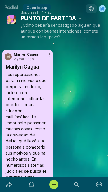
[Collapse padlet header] (80, 18)
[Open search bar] (76, 184)
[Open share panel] (9, 184)
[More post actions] (46, 57)
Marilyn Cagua (26, 54)
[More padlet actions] (99, 184)
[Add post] (54, 184)
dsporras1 (29, 12)
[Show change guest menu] (102, 8)
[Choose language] (91, 8)
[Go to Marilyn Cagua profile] (8, 56)
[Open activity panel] (31, 184)
